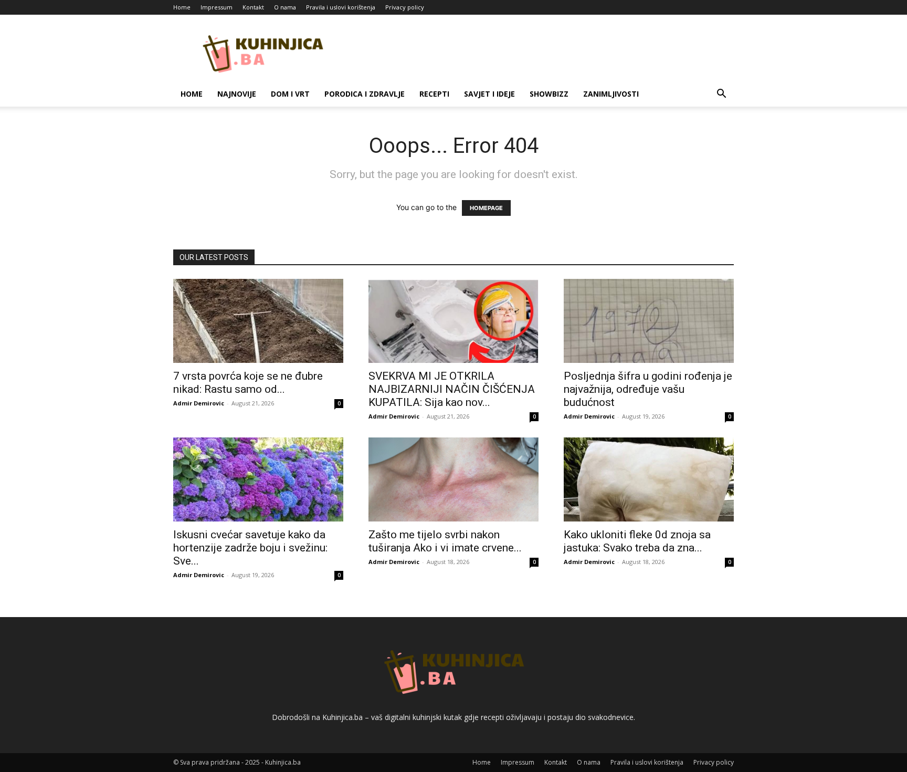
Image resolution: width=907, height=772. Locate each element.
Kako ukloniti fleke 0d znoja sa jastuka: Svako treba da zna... (637, 541)
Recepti (434, 94)
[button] (721, 95)
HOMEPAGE (486, 208)
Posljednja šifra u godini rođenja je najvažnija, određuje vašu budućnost (648, 389)
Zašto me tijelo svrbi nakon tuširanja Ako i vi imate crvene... (445, 541)
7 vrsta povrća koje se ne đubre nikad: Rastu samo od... (248, 382)
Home (182, 7)
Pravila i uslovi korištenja (340, 7)
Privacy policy (404, 7)
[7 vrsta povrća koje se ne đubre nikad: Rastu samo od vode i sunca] (258, 321)
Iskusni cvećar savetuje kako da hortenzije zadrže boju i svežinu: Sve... (250, 547)
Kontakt (253, 7)
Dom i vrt (290, 94)
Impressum (217, 7)
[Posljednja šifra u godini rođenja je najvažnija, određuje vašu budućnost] (649, 321)
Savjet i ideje (489, 94)
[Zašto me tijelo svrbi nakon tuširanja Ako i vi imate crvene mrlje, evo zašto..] (453, 479)
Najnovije (236, 94)
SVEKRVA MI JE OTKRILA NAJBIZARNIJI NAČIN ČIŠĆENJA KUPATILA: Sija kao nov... (451, 389)
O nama (285, 7)
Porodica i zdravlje (364, 94)
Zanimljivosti (611, 94)
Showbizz (549, 94)
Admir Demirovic (198, 403)
